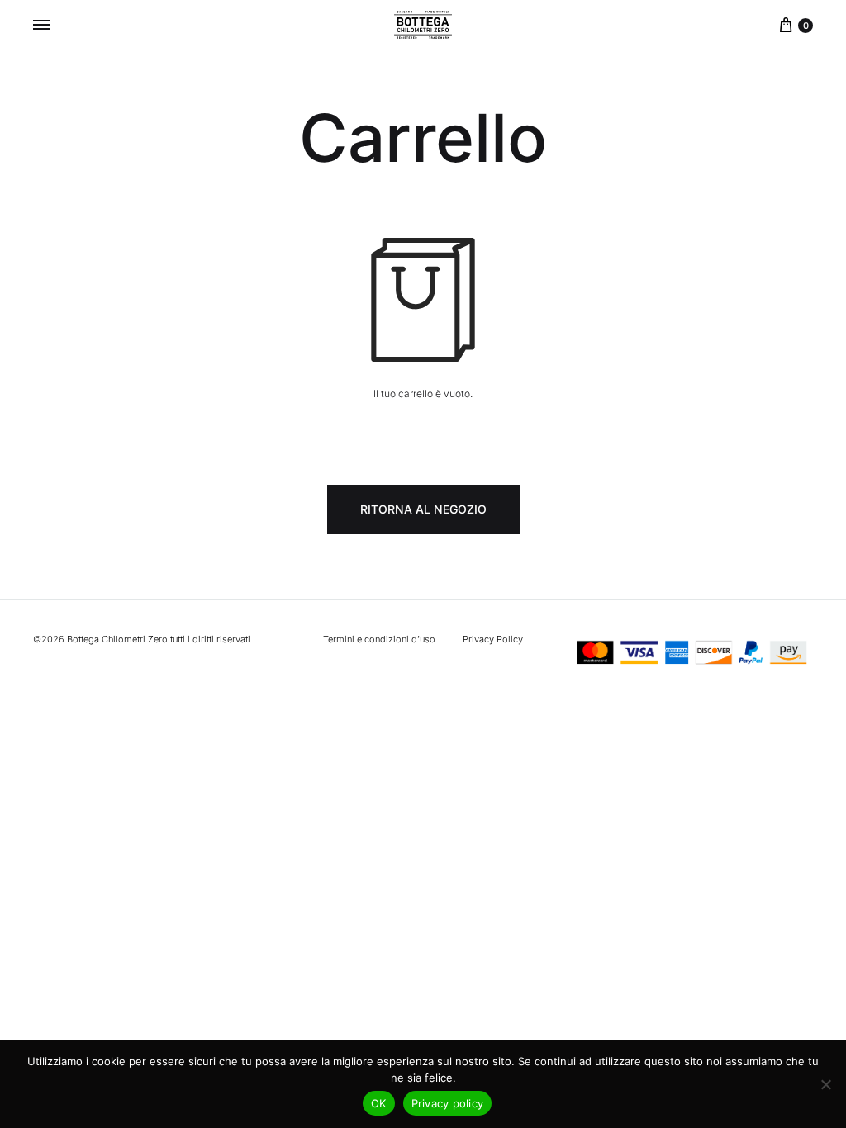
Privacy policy (447, 1103)
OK (379, 1103)
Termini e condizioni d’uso (379, 639)
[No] (825, 1084)
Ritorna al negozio (423, 509)
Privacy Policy (493, 639)
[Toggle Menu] (41, 25)
